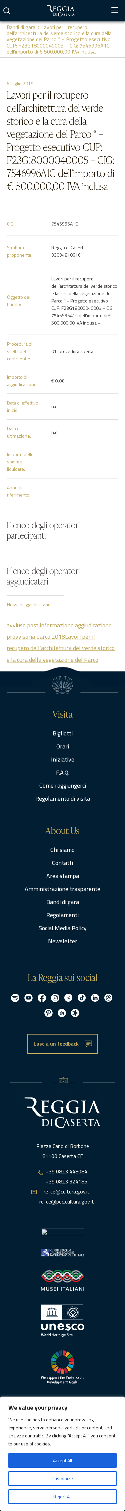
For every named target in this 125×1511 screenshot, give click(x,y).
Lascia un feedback (56, 1044)
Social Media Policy (63, 927)
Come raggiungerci (62, 785)
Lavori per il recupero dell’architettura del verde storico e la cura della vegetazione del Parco (61, 648)
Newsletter (62, 941)
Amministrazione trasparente (62, 888)
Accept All (62, 1460)
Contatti (62, 862)
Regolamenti (62, 914)
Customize (62, 1478)
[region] (62, 1454)
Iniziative (62, 759)
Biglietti (63, 733)
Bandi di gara (21, 27)
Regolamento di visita (62, 798)
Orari (62, 746)
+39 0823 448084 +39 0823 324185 (66, 1176)
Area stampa (62, 875)
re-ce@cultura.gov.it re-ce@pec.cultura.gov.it (66, 1196)
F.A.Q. (62, 772)
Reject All (62, 1496)
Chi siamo (62, 849)
